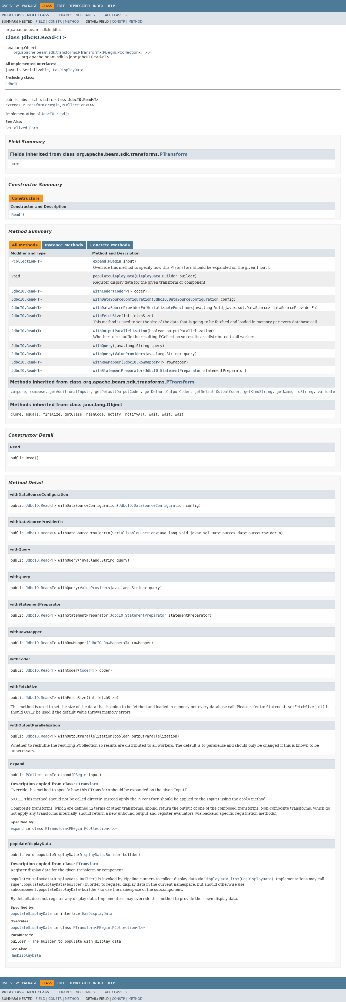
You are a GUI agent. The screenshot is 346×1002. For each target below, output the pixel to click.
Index (98, 6)
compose (18, 391)
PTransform (33, 105)
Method (72, 21)
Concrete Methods (110, 245)
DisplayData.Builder (156, 276)
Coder (120, 291)
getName (284, 391)
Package (29, 6)
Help (111, 6)
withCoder (102, 291)
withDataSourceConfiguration (122, 299)
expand (99, 261)
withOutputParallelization (120, 331)
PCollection (128, 52)
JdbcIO (11, 84)
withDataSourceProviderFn (119, 307)
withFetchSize (107, 316)
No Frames (85, 15)
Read (15, 214)
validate (326, 391)
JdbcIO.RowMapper (140, 362)
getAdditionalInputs (70, 391)
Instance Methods (64, 245)
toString (304, 391)
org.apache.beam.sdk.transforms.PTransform (57, 52)
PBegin (109, 52)
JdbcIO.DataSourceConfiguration (186, 299)
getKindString (258, 391)
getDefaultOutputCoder (117, 391)
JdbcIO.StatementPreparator (173, 370)
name (15, 163)
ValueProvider (129, 354)
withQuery (102, 346)
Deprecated (79, 6)
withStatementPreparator (118, 370)
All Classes (116, 15)
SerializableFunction (168, 307)
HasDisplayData (68, 70)
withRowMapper (107, 362)
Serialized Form (21, 128)
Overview (10, 6)
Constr (55, 21)
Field (40, 21)
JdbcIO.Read (23, 291)
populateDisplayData (113, 276)
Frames (65, 15)
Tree (61, 6)
